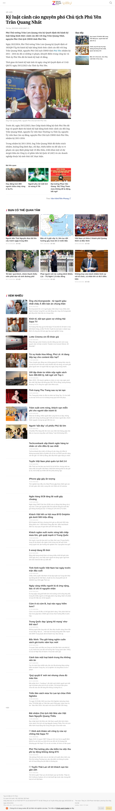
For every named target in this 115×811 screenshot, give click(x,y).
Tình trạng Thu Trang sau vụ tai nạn (47, 390)
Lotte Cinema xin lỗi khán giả (44, 337)
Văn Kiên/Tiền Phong (60, 199)
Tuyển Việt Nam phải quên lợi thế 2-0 (48, 461)
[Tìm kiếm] (111, 3)
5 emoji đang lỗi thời (39, 550)
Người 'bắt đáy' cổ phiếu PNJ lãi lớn (47, 426)
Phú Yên (57, 50)
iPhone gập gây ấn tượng (42, 479)
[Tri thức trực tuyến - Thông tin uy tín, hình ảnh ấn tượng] (62, 3)
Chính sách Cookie (62, 808)
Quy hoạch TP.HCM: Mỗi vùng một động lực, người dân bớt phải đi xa (99, 38)
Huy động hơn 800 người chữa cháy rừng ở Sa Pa (15, 186)
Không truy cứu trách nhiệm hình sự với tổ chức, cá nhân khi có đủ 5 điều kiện (91, 276)
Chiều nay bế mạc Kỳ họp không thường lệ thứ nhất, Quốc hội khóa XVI (98, 49)
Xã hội (9, 12)
